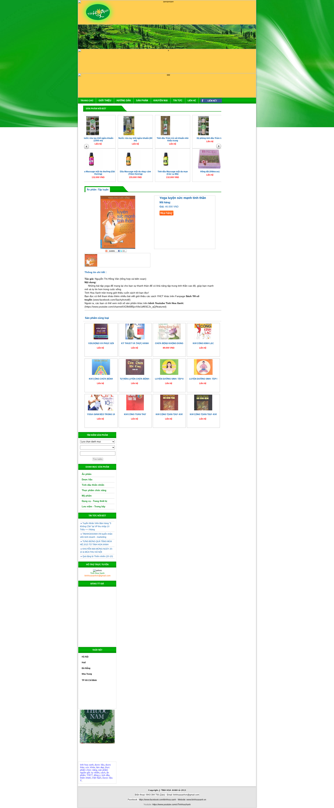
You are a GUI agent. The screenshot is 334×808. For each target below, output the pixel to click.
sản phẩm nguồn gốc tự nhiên (94, 771)
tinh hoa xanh (87, 764)
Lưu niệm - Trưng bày (93, 506)
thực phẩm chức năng (95, 768)
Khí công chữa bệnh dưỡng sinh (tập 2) (101, 379)
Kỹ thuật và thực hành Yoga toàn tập (135, 343)
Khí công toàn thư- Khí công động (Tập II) (203, 414)
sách (103, 772)
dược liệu (99, 764)
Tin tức (177, 100)
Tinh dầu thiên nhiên (93, 485)
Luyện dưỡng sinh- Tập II (169, 379)
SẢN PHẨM (142, 100)
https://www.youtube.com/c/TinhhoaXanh (171, 804)
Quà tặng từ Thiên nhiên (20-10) (97, 546)
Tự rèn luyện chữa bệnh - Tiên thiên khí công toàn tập (135, 379)
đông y (97, 775)
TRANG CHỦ (87, 100)
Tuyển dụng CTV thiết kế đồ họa (97, 557)
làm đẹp (100, 767)
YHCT (90, 775)
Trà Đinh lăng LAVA (167, 173)
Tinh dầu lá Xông (93, 140)
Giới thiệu (105, 100)
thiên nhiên (85, 778)
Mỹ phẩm (87, 495)
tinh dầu (106, 775)
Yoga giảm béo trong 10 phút (101, 414)
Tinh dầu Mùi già (130, 140)
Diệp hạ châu (130, 173)
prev (87, 147)
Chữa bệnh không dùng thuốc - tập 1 (169, 343)
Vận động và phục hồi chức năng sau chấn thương (101, 343)
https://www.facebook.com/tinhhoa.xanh (157, 799)
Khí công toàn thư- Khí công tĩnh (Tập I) (169, 414)
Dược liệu (87, 479)
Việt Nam (96, 778)
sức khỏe (90, 767)
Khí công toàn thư (135, 414)
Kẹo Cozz (167, 140)
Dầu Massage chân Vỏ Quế (204, 173)
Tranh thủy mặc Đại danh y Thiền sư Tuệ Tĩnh (204, 141)
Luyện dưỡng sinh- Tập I (203, 379)
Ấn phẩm (87, 474)
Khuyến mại (160, 100)
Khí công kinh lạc (203, 343)
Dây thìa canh (93, 173)
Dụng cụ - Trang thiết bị (94, 501)
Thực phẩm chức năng (94, 490)
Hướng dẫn (124, 100)
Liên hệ (192, 100)
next (219, 147)
